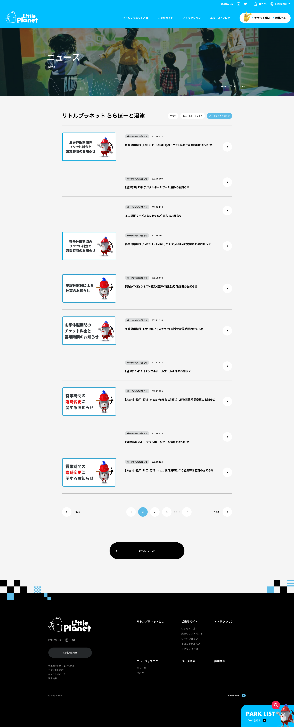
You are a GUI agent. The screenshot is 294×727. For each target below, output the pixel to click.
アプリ (185, 648)
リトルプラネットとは (135, 18)
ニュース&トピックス (192, 115)
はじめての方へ (189, 628)
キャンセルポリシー (58, 674)
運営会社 (52, 678)
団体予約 (280, 18)
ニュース (141, 668)
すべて (173, 115)
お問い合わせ (70, 652)
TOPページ (226, 86)
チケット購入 (262, 18)
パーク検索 (188, 661)
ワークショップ (189, 638)
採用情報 (219, 661)
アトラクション (192, 18)
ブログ (140, 673)
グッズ (194, 648)
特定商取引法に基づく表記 (61, 665)
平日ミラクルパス (190, 643)
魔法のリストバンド (192, 633)
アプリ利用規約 (56, 669)
